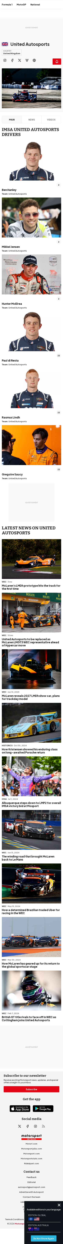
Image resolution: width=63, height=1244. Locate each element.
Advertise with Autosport (31, 1192)
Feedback (31, 1177)
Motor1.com (31, 1143)
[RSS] (43, 1126)
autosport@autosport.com (31, 1187)
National (35, 4)
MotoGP (21, 4)
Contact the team (31, 1197)
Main (12, 119)
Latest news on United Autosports (29, 530)
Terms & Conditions (14, 1219)
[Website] (34, 60)
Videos (51, 119)
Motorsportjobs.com (31, 1148)
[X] (20, 60)
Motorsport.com (31, 1153)
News (31, 119)
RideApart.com (31, 1163)
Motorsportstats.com (31, 1158)
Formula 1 (7, 4)
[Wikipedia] (27, 60)
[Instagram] (5, 60)
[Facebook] (12, 60)
